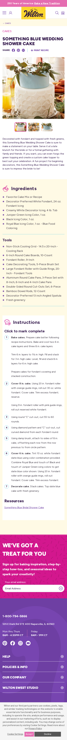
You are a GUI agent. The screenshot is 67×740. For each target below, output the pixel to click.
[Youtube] (28, 643)
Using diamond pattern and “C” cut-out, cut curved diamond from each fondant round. (35, 430)
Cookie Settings (15, 734)
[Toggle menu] (4, 13)
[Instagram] (20, 643)
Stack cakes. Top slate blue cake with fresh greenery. (35, 488)
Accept (29, 734)
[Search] (57, 13)
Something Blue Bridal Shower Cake (24, 507)
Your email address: (15, 582)
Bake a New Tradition (47, 3)
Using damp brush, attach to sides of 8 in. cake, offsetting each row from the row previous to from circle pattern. (34, 443)
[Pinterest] (18, 50)
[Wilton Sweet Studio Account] (10, 13)
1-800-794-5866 (14, 616)
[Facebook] (13, 50)
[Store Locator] (63, 13)
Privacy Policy (35, 728)
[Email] (23, 50)
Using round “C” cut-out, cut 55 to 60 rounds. (32, 419)
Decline (47, 734)
